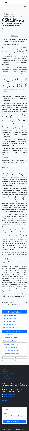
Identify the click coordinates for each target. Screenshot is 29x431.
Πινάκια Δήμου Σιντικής (10, 341)
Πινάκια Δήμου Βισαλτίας (10, 344)
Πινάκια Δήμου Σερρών (10, 334)
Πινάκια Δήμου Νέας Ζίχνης (11, 347)
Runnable (24, 429)
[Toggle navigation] (25, 6)
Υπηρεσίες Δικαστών (8, 374)
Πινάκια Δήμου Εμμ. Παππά (11, 350)
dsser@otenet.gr (9, 396)
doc (22, 296)
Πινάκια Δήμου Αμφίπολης (11, 338)
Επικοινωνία (5, 369)
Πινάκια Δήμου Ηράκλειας (11, 353)
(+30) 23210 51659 (9, 394)
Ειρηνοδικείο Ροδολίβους (11, 327)
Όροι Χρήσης (6, 378)
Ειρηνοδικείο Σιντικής (9, 321)
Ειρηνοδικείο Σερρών (9, 318)
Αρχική (5, 13)
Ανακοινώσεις (6, 371)
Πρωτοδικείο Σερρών (9, 315)
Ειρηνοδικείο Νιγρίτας (10, 324)
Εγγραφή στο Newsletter (14, 421)
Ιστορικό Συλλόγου (7, 376)
